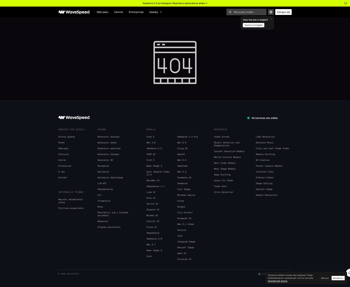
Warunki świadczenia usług (70, 201)
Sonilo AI (152, 203)
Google (181, 206)
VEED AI (151, 154)
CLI (99, 195)
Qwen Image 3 (154, 165)
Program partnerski (109, 227)
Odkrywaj (102, 12)
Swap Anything (222, 174)
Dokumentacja (105, 189)
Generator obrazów (108, 136)
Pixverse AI (184, 259)
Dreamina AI (184, 177)
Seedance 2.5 (154, 148)
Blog (100, 206)
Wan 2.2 (181, 171)
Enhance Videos (265, 177)
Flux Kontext (185, 212)
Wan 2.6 (181, 142)
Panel (61, 142)
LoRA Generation (265, 136)
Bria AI (151, 197)
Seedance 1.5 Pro (187, 136)
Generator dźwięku (108, 154)
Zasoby (153, 12)
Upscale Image (264, 189)
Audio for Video (223, 180)
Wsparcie (103, 221)
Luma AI (151, 192)
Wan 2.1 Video (185, 224)
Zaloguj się (283, 12)
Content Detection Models (229, 151)
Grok (149, 256)
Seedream (182, 165)
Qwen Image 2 (154, 250)
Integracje (104, 200)
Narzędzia (103, 165)
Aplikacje (103, 171)
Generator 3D (105, 160)
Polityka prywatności (71, 208)
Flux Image (183, 189)
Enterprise (136, 12)
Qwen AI (181, 253)
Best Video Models (225, 163)
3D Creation (263, 160)
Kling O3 (182, 148)
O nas (61, 171)
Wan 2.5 (181, 160)
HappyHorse (153, 232)
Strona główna (66, 136)
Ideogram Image (186, 241)
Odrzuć (325, 278)
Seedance (182, 183)
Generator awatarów (109, 148)
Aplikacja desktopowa (110, 177)
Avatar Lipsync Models (269, 165)
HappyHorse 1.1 (155, 186)
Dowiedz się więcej (277, 281)
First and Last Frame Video (272, 148)
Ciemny (266, 274)
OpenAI (181, 154)
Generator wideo (107, 142)
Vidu (179, 235)
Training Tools (265, 171)
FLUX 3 (150, 160)
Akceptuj (338, 278)
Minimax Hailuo (186, 195)
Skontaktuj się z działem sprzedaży (113, 214)
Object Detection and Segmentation (227, 144)
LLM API (102, 183)
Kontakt (62, 177)
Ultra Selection (223, 192)
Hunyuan (181, 230)
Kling (180, 200)
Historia (63, 154)
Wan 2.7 (151, 244)
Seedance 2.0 (154, 238)
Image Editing (264, 183)
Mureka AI (152, 215)
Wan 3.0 (151, 142)
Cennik (118, 12)
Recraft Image (185, 247)
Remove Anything (265, 154)
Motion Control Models (227, 157)
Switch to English (253, 25)
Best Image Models (225, 168)
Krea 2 (150, 136)
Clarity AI (153, 221)
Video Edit (220, 186)
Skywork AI (153, 209)
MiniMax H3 (153, 180)
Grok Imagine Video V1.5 (158, 173)
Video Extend (221, 136)
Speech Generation (266, 195)
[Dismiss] (271, 19)
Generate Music (265, 142)
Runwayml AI (184, 218)
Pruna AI (152, 227)
